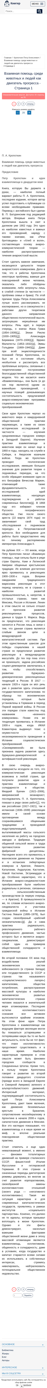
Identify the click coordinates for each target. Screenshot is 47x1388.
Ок (17, 1385)
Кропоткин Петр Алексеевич (26, 57)
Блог (4, 1357)
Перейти (27, 1295)
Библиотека (7, 1350)
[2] (18, 336)
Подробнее (25, 1385)
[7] (37, 802)
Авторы (5, 1360)
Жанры (5, 1354)
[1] (18, 332)
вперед (30, 104)
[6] (32, 502)
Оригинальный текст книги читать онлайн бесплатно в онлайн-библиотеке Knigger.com (23, 1280)
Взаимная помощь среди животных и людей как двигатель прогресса (20, 61)
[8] (23, 921)
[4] (33, 343)
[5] (33, 347)
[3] (32, 340)
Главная (7, 57)
